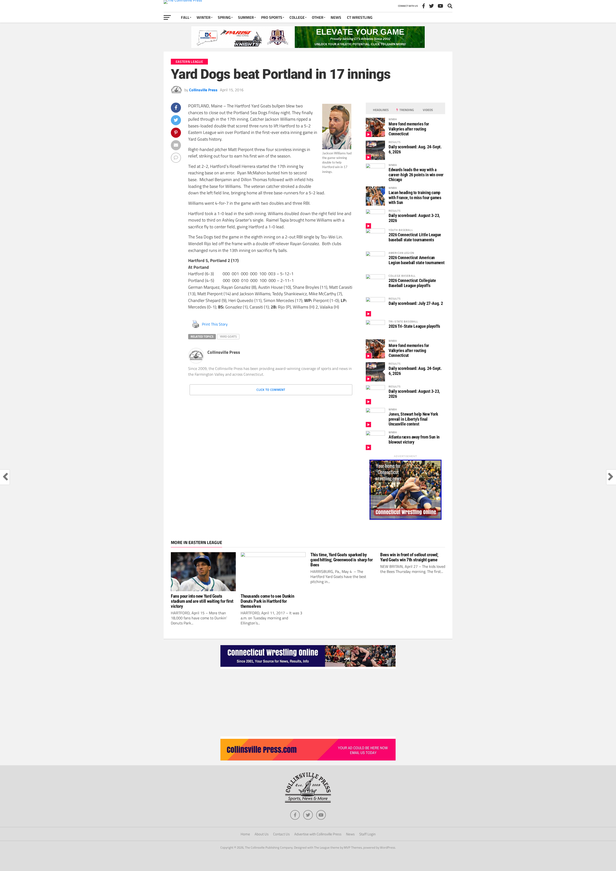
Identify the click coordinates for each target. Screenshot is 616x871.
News (336, 17)
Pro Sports (271, 17)
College (297, 17)
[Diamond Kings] (308, 46)
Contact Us (281, 834)
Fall (185, 17)
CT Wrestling (359, 17)
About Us (262, 834)
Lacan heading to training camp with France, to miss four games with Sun (415, 197)
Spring (224, 17)
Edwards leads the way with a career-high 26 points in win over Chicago (416, 174)
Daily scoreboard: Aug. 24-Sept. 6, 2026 (415, 149)
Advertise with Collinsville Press (317, 834)
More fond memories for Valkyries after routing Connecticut (409, 128)
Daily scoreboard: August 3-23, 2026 (414, 218)
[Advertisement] (308, 702)
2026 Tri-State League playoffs (414, 326)
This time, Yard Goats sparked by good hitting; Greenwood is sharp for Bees (341, 560)
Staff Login (367, 834)
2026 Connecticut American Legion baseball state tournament (416, 260)
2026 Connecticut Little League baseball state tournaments (415, 237)
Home (245, 834)
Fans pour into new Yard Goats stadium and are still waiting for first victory (202, 601)
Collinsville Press (203, 90)
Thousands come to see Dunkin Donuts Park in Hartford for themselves (267, 601)
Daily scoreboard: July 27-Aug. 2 (416, 303)
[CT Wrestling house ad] (405, 518)
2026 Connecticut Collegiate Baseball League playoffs (412, 283)
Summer (246, 17)
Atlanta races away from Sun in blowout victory (414, 439)
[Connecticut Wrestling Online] (308, 667)
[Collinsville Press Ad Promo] (308, 759)
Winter (204, 17)
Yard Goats (228, 336)
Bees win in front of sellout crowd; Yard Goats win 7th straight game (409, 557)
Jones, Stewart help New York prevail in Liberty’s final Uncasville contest (413, 419)
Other (317, 17)
